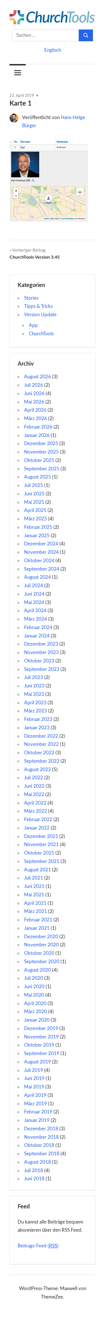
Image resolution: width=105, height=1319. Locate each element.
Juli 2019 (33, 1070)
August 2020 (37, 970)
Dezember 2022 (41, 736)
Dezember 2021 (41, 836)
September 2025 (41, 468)
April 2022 (35, 803)
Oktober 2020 (39, 953)
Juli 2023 (33, 677)
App (33, 325)
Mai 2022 (34, 794)
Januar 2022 (37, 828)
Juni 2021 (34, 886)
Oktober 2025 (39, 460)
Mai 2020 (34, 995)
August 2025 (37, 477)
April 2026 (35, 410)
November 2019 (41, 1037)
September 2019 (41, 1053)
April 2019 (35, 1095)
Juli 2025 (33, 485)
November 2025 (41, 452)
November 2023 (41, 652)
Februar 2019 (38, 1112)
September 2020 (41, 961)
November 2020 (41, 944)
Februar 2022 (38, 819)
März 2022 (35, 811)
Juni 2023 (34, 686)
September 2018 (41, 1153)
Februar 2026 (38, 427)
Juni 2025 (34, 493)
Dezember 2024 (41, 543)
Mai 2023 (34, 694)
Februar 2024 (38, 627)
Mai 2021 (34, 894)
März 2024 (35, 619)
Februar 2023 (38, 719)
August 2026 (37, 376)
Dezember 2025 (41, 443)
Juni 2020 (34, 986)
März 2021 (35, 911)
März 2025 (35, 518)
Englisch (52, 50)
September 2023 (41, 669)
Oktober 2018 (39, 1145)
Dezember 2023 (41, 644)
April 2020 (35, 1003)
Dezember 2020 (41, 936)
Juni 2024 (34, 594)
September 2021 (41, 861)
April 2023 (35, 702)
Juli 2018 (33, 1170)
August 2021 (37, 869)
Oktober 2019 (39, 1045)
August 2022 (37, 769)
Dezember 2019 (41, 1028)
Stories (31, 298)
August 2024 (37, 577)
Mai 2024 (34, 602)
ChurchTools (41, 333)
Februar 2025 (38, 527)
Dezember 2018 (41, 1128)
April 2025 (35, 510)
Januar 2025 (37, 535)
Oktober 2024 (39, 560)
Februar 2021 (38, 919)
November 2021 (41, 844)
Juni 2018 (34, 1178)
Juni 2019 (34, 1078)
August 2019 (37, 1062)
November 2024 (41, 552)
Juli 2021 (33, 878)
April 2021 (35, 903)
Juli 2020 (33, 978)
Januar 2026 (37, 435)
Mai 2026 (34, 402)
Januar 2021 (37, 928)
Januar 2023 (37, 727)
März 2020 (35, 1011)
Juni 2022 (34, 786)
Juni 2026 (34, 393)
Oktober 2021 (39, 853)
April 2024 (35, 610)
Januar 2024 (37, 636)
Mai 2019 (34, 1087)
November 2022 (41, 744)
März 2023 (35, 711)
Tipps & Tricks (38, 306)
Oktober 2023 (39, 661)
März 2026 (35, 418)
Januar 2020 (37, 1020)
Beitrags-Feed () (38, 1245)
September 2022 (41, 761)
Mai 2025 (34, 502)
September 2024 (41, 569)
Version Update (40, 314)
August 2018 (37, 1162)
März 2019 (35, 1103)
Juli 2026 (33, 385)
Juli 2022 (33, 777)
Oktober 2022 (39, 752)
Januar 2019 (37, 1120)
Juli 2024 (33, 585)
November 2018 (41, 1137)
